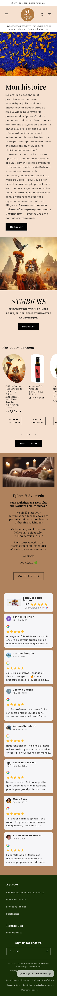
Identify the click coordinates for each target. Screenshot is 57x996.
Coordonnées (13, 985)
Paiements (12, 913)
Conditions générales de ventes (25, 892)
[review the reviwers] (8, 627)
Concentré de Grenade (36, 387)
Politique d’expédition (43, 980)
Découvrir (16, 226)
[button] (6, 14)
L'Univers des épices (27, 963)
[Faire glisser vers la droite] (35, 434)
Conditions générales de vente (38, 985)
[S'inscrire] (47, 951)
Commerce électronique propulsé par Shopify (29, 967)
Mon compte (14, 932)
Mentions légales (16, 906)
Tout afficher (28, 443)
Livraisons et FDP (16, 899)
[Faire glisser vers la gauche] (21, 434)
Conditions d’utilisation (18, 980)
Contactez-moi (28, 576)
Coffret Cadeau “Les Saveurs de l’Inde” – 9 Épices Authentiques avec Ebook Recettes (14, 394)
